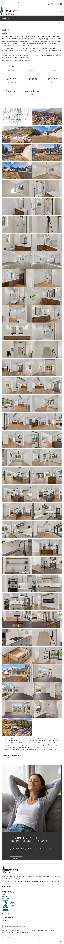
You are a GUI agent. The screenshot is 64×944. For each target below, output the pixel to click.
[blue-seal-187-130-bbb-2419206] (9, 901)
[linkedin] (48, 4)
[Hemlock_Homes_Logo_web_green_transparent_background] (10, 6)
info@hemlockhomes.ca (13, 921)
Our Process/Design (8, 893)
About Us (5, 894)
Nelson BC (5, 898)
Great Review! (6, 896)
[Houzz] (52, 4)
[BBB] (61, 4)
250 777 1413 (9, 918)
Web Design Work (22, 937)
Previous (59, 22)
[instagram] (58, 4)
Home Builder (7, 891)
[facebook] (55, 4)
